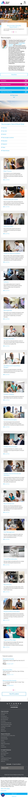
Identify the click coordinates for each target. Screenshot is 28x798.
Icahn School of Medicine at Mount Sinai (8, 740)
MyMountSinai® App (4, 717)
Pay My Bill (3, 93)
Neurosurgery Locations (8, 142)
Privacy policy (3, 790)
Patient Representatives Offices (6, 729)
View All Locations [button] (14, 699)
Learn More (7, 184)
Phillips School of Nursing (5, 748)
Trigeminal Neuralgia (10, 645)
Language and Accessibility (5, 730)
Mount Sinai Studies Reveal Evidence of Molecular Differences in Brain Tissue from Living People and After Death (14, 29)
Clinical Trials (3, 732)
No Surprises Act (4, 721)
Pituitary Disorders (9, 344)
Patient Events (3, 735)
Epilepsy (6, 287)
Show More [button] (14, 79)
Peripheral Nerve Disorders (12, 616)
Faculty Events (3, 751)
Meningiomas (8, 315)
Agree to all (14, 793)
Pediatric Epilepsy (9, 399)
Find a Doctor (3, 85)
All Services (14, 100)
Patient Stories (5, 155)
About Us (4, 132)
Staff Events (3, 766)
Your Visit (4, 136)
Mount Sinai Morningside (9, 685)
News (3, 152)
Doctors (4, 139)
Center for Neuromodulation (12, 258)
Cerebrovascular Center (11, 204)
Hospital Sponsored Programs (6, 762)
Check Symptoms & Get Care (6, 727)
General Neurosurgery (10, 424)
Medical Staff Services (5, 764)
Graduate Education (4, 743)
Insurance (2, 750)
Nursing (2, 761)
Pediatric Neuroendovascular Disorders (12, 479)
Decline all (14, 796)
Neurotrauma (8, 589)
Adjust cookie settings (5, 788)
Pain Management (9, 537)
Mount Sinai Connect (4, 758)
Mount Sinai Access (4, 724)
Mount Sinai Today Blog (14, 710)
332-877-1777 (10, 679)
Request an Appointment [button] (6, 89)
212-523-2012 (10, 690)
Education (4, 145)
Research (4, 149)
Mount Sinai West (7, 674)
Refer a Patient (3, 759)
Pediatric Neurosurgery (10, 451)
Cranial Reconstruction (10, 564)
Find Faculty (3, 746)
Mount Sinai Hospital (8, 664)
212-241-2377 (10, 668)
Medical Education (4, 742)
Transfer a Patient (4, 756)
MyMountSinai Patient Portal (6, 96)
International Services (4, 722)
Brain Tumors (8, 176)
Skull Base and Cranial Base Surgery (12, 371)
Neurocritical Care (9, 508)
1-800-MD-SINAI (14, 712)
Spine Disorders (8, 231)
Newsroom (3, 734)
